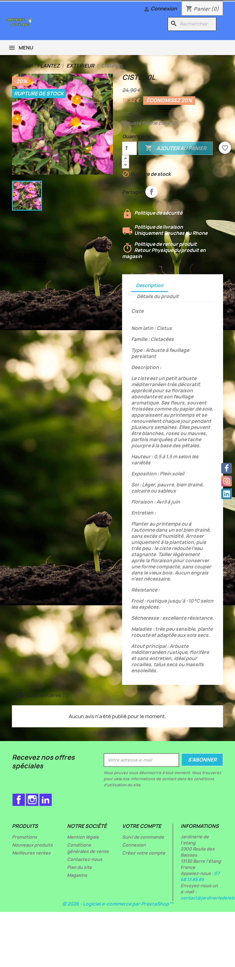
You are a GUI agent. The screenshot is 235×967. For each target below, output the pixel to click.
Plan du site (79, 867)
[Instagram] (226, 481)
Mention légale (83, 837)
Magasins (77, 875)
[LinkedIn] (226, 494)
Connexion (134, 845)
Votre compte (141, 826)
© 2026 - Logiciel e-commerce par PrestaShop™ (117, 904)
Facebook (19, 800)
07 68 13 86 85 (200, 876)
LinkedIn (45, 800)
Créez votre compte (143, 853)
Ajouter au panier (175, 148)
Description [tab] (149, 285)
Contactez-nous (84, 859)
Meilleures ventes (31, 853)
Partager (151, 192)
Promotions (24, 837)
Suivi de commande (143, 837)
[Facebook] (226, 468)
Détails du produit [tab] (158, 296)
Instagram (32, 800)
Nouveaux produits (32, 845)
